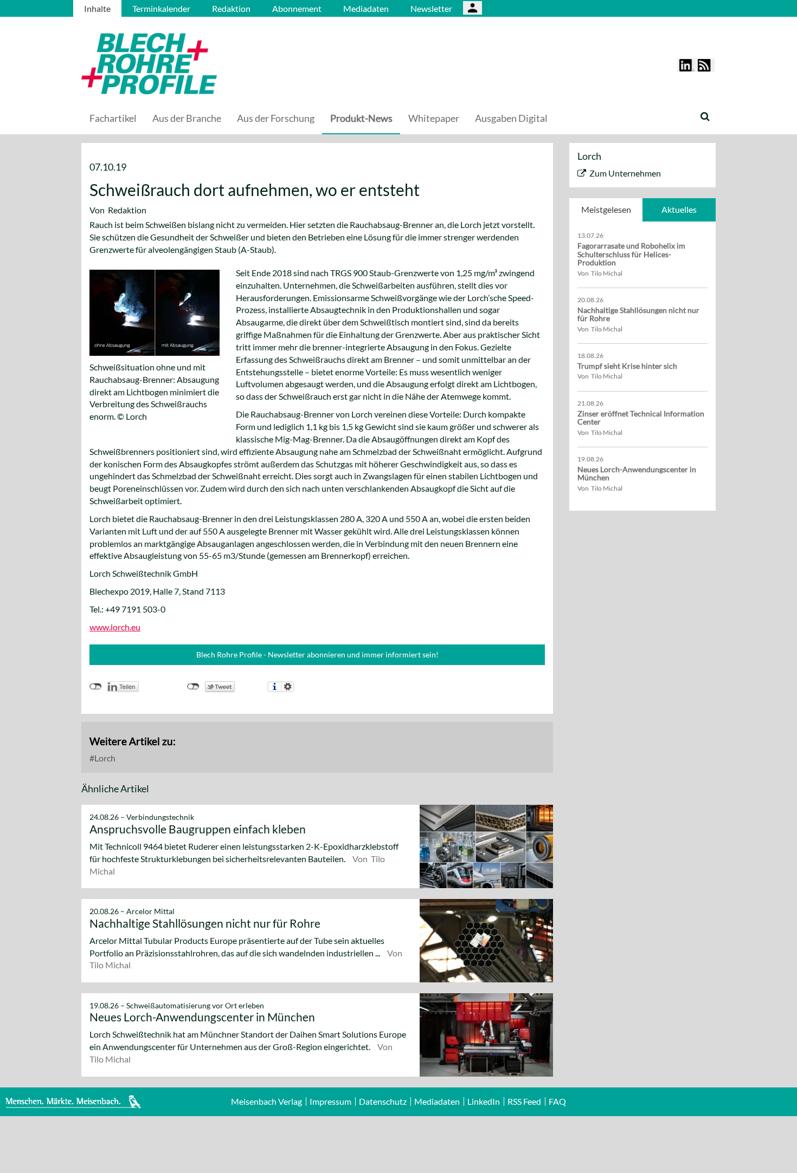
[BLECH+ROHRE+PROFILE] (216, 63)
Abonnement (297, 8)
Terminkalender (161, 8)
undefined (95, 686)
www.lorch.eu (114, 627)
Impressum (330, 1101)
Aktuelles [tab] (679, 209)
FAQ (557, 1101)
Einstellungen (287, 686)
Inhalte (97, 8)
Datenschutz (383, 1101)
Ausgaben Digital (511, 118)
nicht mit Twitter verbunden (193, 686)
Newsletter (431, 8)
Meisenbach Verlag (266, 1101)
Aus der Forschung (275, 118)
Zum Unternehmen (625, 173)
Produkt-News (361, 118)
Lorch (104, 758)
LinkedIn (483, 1101)
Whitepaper (433, 118)
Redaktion (231, 8)
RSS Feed (524, 1101)
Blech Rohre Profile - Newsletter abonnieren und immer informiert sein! (317, 654)
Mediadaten (366, 8)
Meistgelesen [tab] (606, 209)
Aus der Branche (186, 118)
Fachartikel (113, 118)
